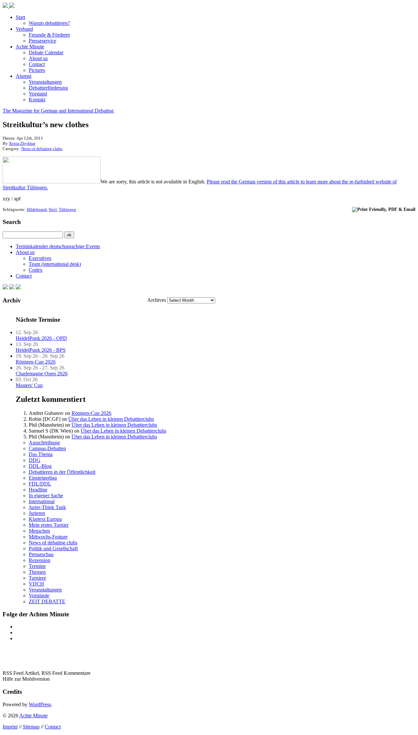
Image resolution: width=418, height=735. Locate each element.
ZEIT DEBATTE (47, 601)
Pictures (37, 70)
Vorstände (39, 595)
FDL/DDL (40, 484)
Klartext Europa (45, 519)
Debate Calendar (46, 52)
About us (38, 58)
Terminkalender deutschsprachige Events (58, 246)
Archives (156, 300)
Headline (38, 489)
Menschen (39, 531)
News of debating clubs (41, 148)
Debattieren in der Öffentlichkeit (62, 472)
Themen (37, 572)
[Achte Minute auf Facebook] (5, 287)
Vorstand (38, 93)
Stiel (53, 209)
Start (20, 17)
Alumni (23, 76)
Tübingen (67, 209)
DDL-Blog (40, 466)
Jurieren (37, 513)
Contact (37, 64)
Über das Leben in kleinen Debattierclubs (111, 419)
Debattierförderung (48, 88)
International (42, 501)
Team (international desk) (55, 264)
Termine (37, 566)
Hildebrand (37, 209)
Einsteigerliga (43, 478)
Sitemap (31, 726)
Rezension (39, 560)
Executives (40, 258)
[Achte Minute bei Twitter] (11, 287)
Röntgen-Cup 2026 (36, 362)
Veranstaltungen (45, 82)
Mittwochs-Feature (48, 536)
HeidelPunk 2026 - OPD (41, 338)
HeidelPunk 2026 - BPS (41, 350)
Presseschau (41, 554)
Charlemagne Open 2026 (42, 373)
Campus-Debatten (47, 448)
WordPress (40, 704)
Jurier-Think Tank (47, 507)
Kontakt (37, 99)
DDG (34, 460)
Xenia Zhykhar (22, 143)
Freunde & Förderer (49, 35)
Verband (24, 29)
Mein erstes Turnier (49, 525)
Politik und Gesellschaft (53, 548)
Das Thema (41, 454)
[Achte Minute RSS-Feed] (18, 287)
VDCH (36, 584)
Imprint (10, 726)
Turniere (37, 578)
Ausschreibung (44, 442)
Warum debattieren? (49, 23)
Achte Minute (30, 46)
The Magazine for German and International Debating (58, 110)
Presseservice (42, 40)
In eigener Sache (46, 495)
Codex (35, 270)
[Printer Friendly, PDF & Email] (383, 209)
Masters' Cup (29, 385)
